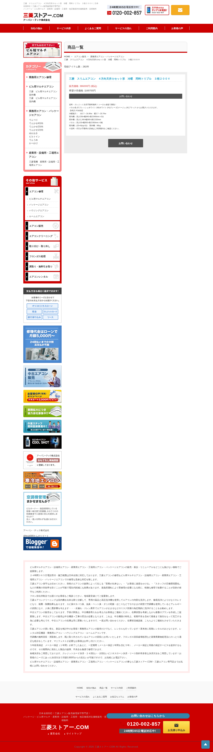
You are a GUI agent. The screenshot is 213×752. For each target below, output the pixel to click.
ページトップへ (205, 744)
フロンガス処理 (37, 256)
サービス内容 (64, 28)
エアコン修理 (36, 191)
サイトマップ (74, 733)
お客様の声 (177, 28)
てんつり (33, 120)
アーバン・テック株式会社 (36, 530)
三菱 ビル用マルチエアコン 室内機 (43, 100)
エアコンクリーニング (41, 236)
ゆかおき (33, 133)
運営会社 (55, 733)
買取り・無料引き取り (41, 266)
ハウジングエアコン (39, 210)
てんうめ (33, 140)
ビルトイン (34, 136)
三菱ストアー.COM (65, 727)
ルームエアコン (36, 216)
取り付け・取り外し (39, 246)
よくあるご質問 (93, 28)
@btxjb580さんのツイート (36, 536)
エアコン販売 (36, 226)
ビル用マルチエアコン (40, 199)
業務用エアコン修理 (40, 77)
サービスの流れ (123, 28)
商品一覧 (103, 688)
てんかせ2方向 (36, 126)
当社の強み (36, 28)
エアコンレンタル (38, 276)
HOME (80, 688)
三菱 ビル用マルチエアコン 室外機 (44, 93)
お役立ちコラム (117, 697)
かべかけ (33, 143)
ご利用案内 (152, 28)
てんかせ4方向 (36, 123)
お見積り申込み (176, 730)
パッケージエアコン (39, 204)
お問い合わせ (125, 96)
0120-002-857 (144, 724)
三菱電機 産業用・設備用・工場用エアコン (44, 163)
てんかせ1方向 (36, 130)
